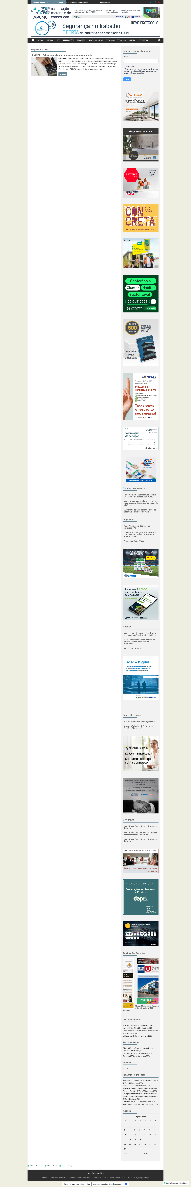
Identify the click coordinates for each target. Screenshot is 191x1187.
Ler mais (63, 74)
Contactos (143, 40)
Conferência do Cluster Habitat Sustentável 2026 (141, 1031)
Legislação (128, 519)
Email (125, 57)
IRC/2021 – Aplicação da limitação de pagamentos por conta (61, 55)
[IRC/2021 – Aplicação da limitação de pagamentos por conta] (44, 59)
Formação (121, 40)
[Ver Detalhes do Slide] (116, 12)
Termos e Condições (68, 1166)
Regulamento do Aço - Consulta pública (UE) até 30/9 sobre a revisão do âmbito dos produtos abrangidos (86, 2)
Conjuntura (128, 819)
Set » (146, 1154)
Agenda (132, 40)
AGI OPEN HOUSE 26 (130, 1025)
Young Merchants (132, 715)
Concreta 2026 (128, 1056)
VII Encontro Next (129, 1036)
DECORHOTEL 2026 (130, 1053)
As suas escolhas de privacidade (107, 1184)
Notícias (127, 626)
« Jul (126, 1154)
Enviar (127, 79)
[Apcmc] (33, 40)
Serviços (110, 40)
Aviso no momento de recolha (77, 1184)
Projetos (81, 40)
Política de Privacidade (36, 1166)
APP (58, 40)
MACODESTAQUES (130, 1028)
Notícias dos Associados (136, 488)
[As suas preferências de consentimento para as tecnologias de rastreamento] (176, 1183)
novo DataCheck (96, 40)
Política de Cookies (52, 1166)
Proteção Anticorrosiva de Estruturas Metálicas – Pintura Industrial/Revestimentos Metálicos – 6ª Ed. (140, 1096)
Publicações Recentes (134, 953)
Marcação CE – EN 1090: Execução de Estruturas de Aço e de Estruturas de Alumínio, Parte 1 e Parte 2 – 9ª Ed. (140, 1088)
